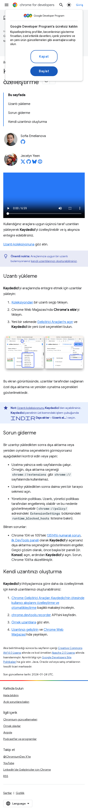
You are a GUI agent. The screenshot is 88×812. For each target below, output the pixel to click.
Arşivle (7, 732)
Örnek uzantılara (23, 622)
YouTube (8, 763)
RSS (5, 776)
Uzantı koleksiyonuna (18, 244)
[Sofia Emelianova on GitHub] (23, 142)
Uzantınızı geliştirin (24, 630)
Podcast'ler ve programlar (20, 739)
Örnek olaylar (12, 726)
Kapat (44, 57)
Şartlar (7, 793)
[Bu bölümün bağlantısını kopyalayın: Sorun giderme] (40, 433)
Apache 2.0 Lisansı (63, 652)
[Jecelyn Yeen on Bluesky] (34, 162)
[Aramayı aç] (61, 4)
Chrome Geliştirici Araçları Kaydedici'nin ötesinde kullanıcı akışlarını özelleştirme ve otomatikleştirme (47, 603)
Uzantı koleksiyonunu (30, 408)
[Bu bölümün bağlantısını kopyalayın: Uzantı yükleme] (41, 276)
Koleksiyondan (22, 302)
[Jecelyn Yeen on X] (23, 162)
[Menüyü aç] (6, 5)
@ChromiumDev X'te (17, 756)
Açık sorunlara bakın (16, 702)
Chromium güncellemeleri (20, 719)
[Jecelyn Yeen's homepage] (40, 162)
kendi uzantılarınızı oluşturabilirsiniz (54, 261)
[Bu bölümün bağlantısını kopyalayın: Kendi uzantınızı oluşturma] (66, 572)
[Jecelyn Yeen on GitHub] (28, 162)
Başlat (44, 71)
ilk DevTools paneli (25, 540)
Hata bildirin (11, 695)
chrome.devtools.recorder (31, 615)
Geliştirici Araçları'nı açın (55, 322)
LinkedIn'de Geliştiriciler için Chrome (27, 769)
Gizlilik (20, 793)
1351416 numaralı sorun (64, 535)
